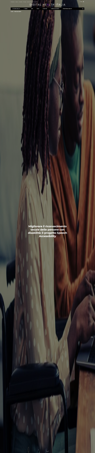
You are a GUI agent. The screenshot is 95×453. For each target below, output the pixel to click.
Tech (38, 8)
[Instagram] (83, 1)
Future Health (16, 8)
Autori (17, 1)
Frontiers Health (67, 8)
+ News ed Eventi (55, 8)
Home (12, 11)
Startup (45, 8)
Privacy (24, 1)
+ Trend (25, 8)
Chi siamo (12, 1)
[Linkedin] (81, 1)
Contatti (20, 1)
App (32, 8)
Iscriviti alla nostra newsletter (32, 1)
